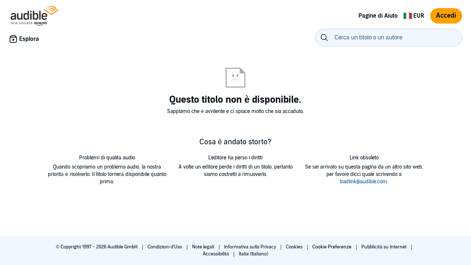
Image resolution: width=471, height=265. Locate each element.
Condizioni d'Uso (165, 247)
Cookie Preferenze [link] (331, 247)
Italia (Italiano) (253, 254)
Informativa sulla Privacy (250, 247)
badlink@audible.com (363, 182)
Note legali (203, 247)
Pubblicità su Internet (384, 247)
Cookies (295, 247)
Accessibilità (216, 254)
